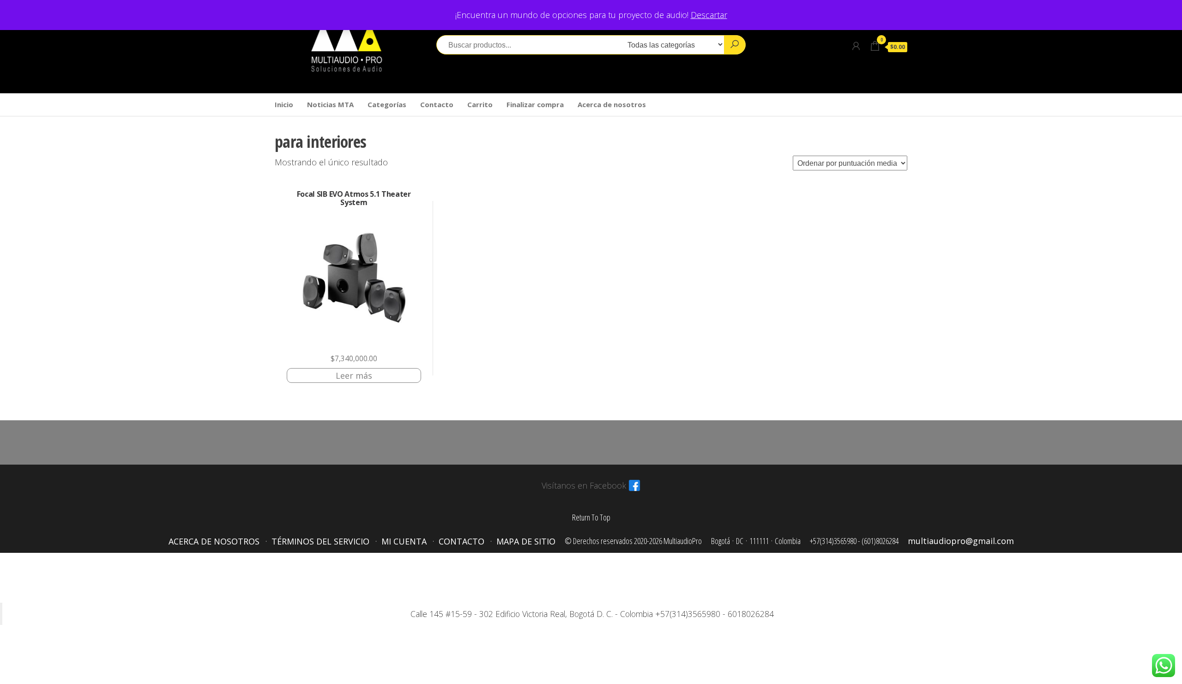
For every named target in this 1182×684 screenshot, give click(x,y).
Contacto (436, 104)
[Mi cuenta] (856, 45)
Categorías (387, 104)
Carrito (480, 104)
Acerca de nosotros (612, 104)
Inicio (284, 104)
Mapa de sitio (525, 541)
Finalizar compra (535, 104)
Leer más (354, 375)
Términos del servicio (320, 541)
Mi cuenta (404, 541)
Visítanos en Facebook (584, 485)
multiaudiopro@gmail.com (961, 540)
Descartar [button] (709, 14)
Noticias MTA (330, 104)
